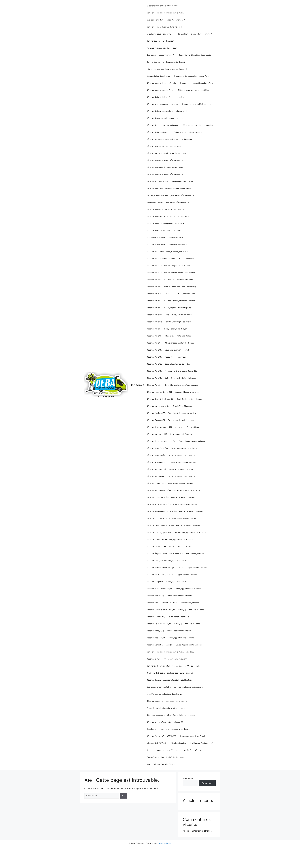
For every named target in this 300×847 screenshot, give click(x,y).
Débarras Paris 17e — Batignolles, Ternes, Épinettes (168, 364)
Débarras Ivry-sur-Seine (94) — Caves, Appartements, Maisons (173, 603)
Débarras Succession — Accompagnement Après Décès (170, 181)
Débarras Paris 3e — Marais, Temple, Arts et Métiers (168, 266)
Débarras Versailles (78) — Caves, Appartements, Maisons (171, 476)
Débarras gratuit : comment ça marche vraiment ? (167, 659)
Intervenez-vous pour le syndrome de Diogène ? (167, 69)
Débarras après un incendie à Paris (161, 83)
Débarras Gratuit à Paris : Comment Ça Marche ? (167, 244)
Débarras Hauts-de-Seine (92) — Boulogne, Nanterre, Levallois (173, 392)
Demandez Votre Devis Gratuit (192, 736)
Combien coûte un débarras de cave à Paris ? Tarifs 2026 (170, 652)
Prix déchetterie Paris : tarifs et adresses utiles (166, 708)
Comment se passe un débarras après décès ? (166, 62)
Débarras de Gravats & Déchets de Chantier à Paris (168, 216)
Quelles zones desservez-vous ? (160, 55)
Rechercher (188, 778)
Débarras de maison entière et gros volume (165, 118)
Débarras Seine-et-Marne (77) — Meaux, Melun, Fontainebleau (173, 427)
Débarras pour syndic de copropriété (198, 125)
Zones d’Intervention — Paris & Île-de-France (165, 757)
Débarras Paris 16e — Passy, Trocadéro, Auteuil (166, 357)
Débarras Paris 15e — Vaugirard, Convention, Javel (168, 350)
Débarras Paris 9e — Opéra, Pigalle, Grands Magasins (169, 308)
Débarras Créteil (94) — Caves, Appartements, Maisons (170, 483)
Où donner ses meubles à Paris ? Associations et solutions (171, 715)
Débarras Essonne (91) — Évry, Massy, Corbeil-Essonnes (170, 420)
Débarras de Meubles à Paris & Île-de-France (165, 209)
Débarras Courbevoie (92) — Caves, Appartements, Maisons (172, 518)
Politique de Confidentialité (201, 743)
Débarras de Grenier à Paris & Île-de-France (165, 167)
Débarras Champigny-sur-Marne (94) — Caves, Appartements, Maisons (176, 532)
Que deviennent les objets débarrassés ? (195, 55)
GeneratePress (164, 843)
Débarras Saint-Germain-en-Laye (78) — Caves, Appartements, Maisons (177, 567)
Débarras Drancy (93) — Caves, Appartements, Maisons (170, 539)
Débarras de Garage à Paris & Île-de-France (165, 174)
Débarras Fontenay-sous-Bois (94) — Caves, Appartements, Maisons (175, 610)
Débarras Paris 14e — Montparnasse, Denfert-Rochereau (170, 343)
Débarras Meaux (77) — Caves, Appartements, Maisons (169, 546)
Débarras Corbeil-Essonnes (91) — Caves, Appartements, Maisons (174, 645)
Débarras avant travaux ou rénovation (162, 104)
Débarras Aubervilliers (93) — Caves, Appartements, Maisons (172, 504)
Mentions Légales (178, 743)
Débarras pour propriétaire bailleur (196, 104)
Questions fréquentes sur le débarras (162, 6)
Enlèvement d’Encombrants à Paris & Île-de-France (168, 202)
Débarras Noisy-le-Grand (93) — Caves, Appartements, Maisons (173, 624)
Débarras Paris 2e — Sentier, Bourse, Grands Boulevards (170, 258)
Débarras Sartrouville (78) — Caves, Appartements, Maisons (172, 574)
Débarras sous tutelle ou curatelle (188, 132)
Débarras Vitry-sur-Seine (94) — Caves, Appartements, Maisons (173, 490)
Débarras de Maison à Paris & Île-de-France (165, 160)
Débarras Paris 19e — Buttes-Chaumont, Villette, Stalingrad (171, 378)
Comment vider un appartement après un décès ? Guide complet (173, 666)
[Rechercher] (123, 796)
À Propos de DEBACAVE (156, 743)
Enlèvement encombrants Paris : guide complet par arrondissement (174, 687)
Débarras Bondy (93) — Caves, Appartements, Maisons (169, 631)
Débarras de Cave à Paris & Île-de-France (164, 146)
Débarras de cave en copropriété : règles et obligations (169, 680)
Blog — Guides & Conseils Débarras (161, 764)
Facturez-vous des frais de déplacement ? (164, 48)
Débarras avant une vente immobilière (193, 90)
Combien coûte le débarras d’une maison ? (164, 27)
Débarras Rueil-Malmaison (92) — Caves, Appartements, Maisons (174, 589)
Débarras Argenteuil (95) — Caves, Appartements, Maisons (171, 462)
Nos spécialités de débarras (158, 76)
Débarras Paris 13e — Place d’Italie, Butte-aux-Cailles (169, 336)
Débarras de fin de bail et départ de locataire (165, 97)
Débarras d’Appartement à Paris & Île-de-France (166, 153)
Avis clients (187, 139)
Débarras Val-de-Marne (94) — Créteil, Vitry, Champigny (170, 406)
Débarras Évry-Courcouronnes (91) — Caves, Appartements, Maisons (175, 553)
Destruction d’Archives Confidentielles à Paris (165, 237)
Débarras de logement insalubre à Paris (196, 83)
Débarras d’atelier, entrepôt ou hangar (162, 125)
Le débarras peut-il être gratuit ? (160, 34)
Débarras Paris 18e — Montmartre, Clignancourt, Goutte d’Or (172, 371)
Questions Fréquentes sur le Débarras (162, 750)
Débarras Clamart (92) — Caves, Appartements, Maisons (170, 617)
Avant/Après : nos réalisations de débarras (164, 694)
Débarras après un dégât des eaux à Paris (191, 76)
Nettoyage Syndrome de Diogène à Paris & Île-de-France (170, 195)
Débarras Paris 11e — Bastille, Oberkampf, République (169, 322)
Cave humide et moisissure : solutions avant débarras (169, 729)
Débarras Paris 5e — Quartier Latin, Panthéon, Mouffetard (171, 280)
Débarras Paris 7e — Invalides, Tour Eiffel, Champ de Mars (171, 294)
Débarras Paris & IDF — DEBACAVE (161, 736)
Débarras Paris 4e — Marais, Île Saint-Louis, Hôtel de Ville (171, 273)
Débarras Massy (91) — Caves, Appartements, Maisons (169, 560)
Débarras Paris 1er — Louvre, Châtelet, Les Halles (167, 251)
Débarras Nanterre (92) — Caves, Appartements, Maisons (170, 469)
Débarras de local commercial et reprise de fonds (167, 111)
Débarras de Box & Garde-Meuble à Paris (164, 230)
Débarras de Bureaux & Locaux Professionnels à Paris (169, 188)
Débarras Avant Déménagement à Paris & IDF (165, 223)
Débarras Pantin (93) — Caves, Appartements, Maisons (169, 596)
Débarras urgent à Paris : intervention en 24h (165, 722)
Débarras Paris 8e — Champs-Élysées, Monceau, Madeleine (171, 301)
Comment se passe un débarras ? (160, 41)
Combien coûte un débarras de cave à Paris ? (165, 13)
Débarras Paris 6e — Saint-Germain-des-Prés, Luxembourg (171, 287)
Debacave (137, 385)
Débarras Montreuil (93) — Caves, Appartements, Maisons (171, 455)
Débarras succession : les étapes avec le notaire (167, 701)
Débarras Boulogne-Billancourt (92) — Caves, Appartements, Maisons (176, 441)
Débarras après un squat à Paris (160, 90)
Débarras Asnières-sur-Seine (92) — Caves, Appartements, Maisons (175, 511)
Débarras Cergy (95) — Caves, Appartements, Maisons (169, 582)
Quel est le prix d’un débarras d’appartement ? (166, 20)
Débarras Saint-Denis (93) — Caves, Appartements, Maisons (172, 448)
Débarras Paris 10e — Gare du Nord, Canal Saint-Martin (170, 315)
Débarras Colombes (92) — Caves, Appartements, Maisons (171, 497)
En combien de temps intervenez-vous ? (195, 34)
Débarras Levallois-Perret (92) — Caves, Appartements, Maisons (173, 525)
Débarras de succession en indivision (162, 139)
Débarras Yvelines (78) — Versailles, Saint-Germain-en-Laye (172, 413)
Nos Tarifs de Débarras (192, 750)
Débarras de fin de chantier (158, 132)
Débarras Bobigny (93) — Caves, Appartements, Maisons (170, 638)
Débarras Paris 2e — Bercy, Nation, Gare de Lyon (167, 329)
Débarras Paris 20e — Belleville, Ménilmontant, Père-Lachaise (172, 385)
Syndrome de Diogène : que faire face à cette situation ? (170, 673)
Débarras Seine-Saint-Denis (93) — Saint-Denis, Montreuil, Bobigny (175, 399)
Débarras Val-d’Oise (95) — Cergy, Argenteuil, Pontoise (169, 434)
